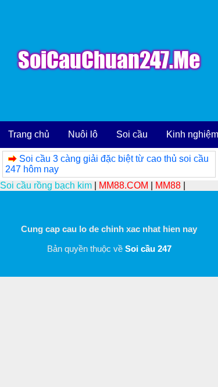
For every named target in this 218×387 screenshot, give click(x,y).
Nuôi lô (83, 134)
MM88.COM (123, 185)
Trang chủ (28, 134)
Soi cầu (132, 134)
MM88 (168, 185)
